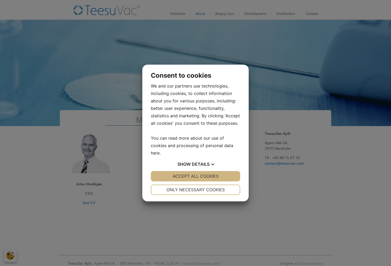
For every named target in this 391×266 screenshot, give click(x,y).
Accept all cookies (196, 176)
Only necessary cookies (196, 189)
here (155, 153)
